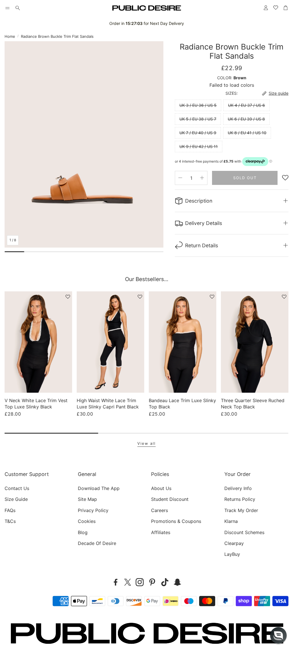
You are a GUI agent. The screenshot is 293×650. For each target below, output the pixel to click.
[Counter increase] (202, 178)
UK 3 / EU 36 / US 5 (198, 105)
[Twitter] (127, 582)
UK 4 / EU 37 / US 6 (246, 105)
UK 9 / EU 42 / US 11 (198, 146)
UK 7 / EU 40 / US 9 (197, 132)
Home (10, 36)
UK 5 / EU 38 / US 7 (197, 118)
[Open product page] (38, 342)
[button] (7, 8)
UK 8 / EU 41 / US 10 (247, 132)
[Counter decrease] (180, 178)
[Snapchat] (177, 582)
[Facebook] (116, 582)
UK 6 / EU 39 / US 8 (246, 118)
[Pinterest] (152, 582)
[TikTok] (165, 582)
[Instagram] (140, 582)
